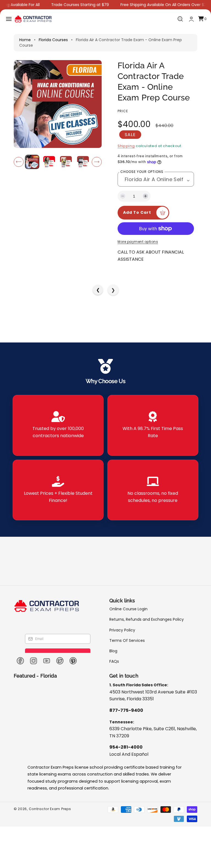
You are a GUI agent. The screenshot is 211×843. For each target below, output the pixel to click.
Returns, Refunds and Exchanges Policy (146, 619)
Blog (113, 651)
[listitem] (58, 425)
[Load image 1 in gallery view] (32, 162)
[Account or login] (191, 19)
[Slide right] (97, 162)
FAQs (114, 661)
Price (123, 111)
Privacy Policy (122, 630)
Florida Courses (53, 40)
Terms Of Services (127, 640)
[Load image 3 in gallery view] (66, 162)
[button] (8, 19)
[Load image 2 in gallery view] (49, 162)
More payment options (138, 241)
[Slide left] (19, 162)
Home (25, 40)
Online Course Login (128, 609)
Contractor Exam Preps (50, 809)
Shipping (126, 145)
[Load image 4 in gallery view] (82, 162)
